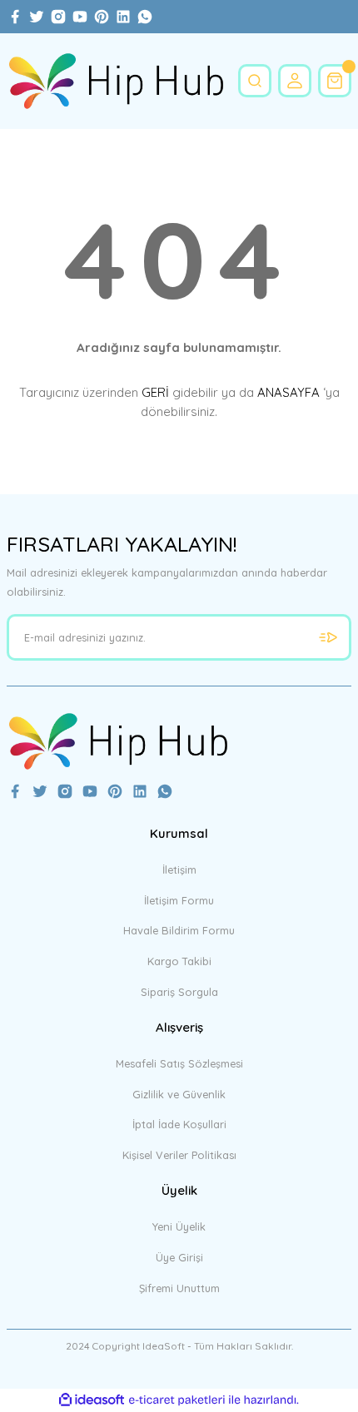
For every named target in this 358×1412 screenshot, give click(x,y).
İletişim (179, 869)
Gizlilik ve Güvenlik (179, 1094)
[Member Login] (294, 80)
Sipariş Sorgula (179, 991)
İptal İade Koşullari (179, 1124)
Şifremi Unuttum (179, 1288)
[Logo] (116, 81)
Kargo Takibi (179, 961)
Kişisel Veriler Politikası (179, 1155)
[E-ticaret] (177, 1400)
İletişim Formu (179, 900)
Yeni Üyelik (179, 1226)
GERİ (155, 392)
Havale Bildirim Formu (179, 930)
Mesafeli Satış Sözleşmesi (179, 1063)
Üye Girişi (179, 1257)
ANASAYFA (288, 392)
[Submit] (328, 637)
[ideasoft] (91, 1400)
